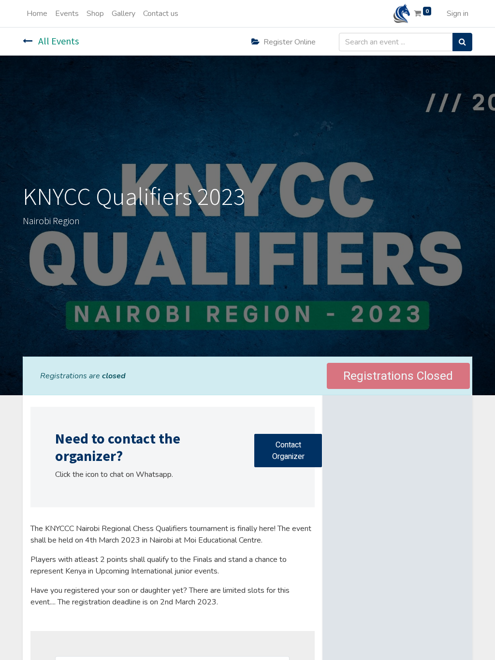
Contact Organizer (288, 450)
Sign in (457, 13)
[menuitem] (37, 13)
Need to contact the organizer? (117, 447)
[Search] (462, 42)
